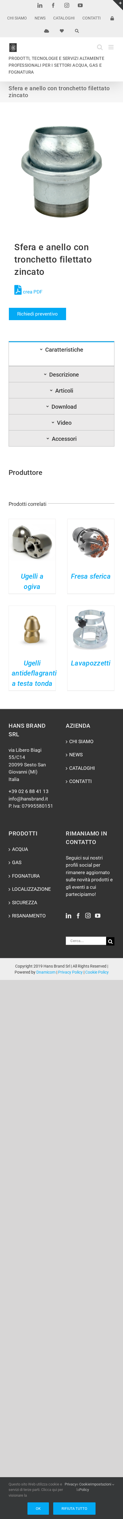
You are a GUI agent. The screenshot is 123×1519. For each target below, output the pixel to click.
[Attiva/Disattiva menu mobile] (111, 47)
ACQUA (20, 849)
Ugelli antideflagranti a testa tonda (34, 673)
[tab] (61, 349)
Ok (38, 1508)
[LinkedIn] (68, 915)
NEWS (76, 754)
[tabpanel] (61, 361)
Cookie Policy (97, 972)
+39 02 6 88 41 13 (29, 791)
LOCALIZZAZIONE (31, 889)
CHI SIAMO (81, 741)
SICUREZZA (24, 902)
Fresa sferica (91, 576)
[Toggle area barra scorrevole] (118, 5)
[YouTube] (97, 915)
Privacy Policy (70, 972)
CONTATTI (80, 781)
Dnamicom (45, 972)
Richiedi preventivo (37, 314)
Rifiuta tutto (74, 1508)
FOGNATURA (26, 876)
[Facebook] (78, 915)
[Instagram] (88, 915)
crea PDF (32, 292)
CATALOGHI (82, 768)
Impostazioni (101, 1484)
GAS (16, 862)
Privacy (70, 1484)
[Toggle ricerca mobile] (100, 47)
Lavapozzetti (91, 663)
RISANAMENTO (29, 916)
